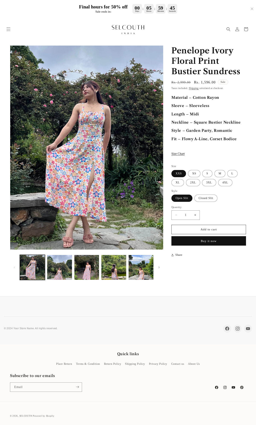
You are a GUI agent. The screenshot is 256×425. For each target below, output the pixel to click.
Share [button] (178, 254)
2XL (193, 182)
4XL (225, 182)
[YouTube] (248, 329)
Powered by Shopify (43, 416)
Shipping (194, 88)
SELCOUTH (25, 416)
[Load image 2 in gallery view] (59, 267)
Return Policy (112, 363)
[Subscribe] (77, 387)
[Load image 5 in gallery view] (141, 267)
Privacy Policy (158, 363)
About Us (194, 363)
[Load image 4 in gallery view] (113, 267)
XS (194, 173)
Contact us (177, 363)
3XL (209, 182)
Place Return (64, 363)
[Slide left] (14, 267)
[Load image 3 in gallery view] (86, 267)
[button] (8, 29)
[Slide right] (159, 267)
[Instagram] (238, 329)
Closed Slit (206, 198)
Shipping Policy (135, 363)
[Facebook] (227, 329)
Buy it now (209, 241)
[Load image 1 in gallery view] (32, 267)
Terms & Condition (88, 363)
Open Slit (182, 198)
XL (178, 182)
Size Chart (178, 153)
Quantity (176, 207)
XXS (179, 173)
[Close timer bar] (252, 8)
